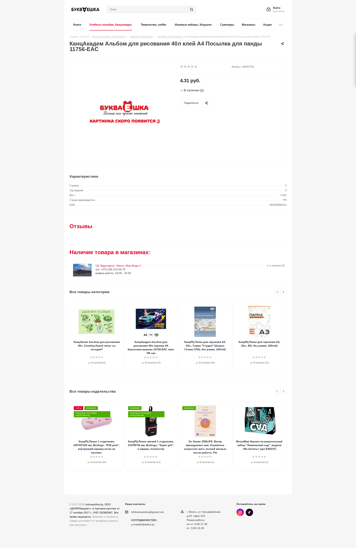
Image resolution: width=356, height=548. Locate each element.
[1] (182, 66)
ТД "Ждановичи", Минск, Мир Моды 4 (118, 265)
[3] (189, 66)
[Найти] (191, 9)
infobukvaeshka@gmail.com (147, 512)
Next (283, 292)
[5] (196, 66)
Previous (277, 292)
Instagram (240, 512)
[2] (185, 66)
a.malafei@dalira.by (142, 524)
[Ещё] (280, 24)
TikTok (249, 512)
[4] (192, 66)
